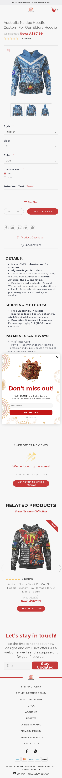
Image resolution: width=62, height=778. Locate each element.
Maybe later (31, 417)
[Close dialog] (57, 357)
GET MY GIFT (31, 412)
